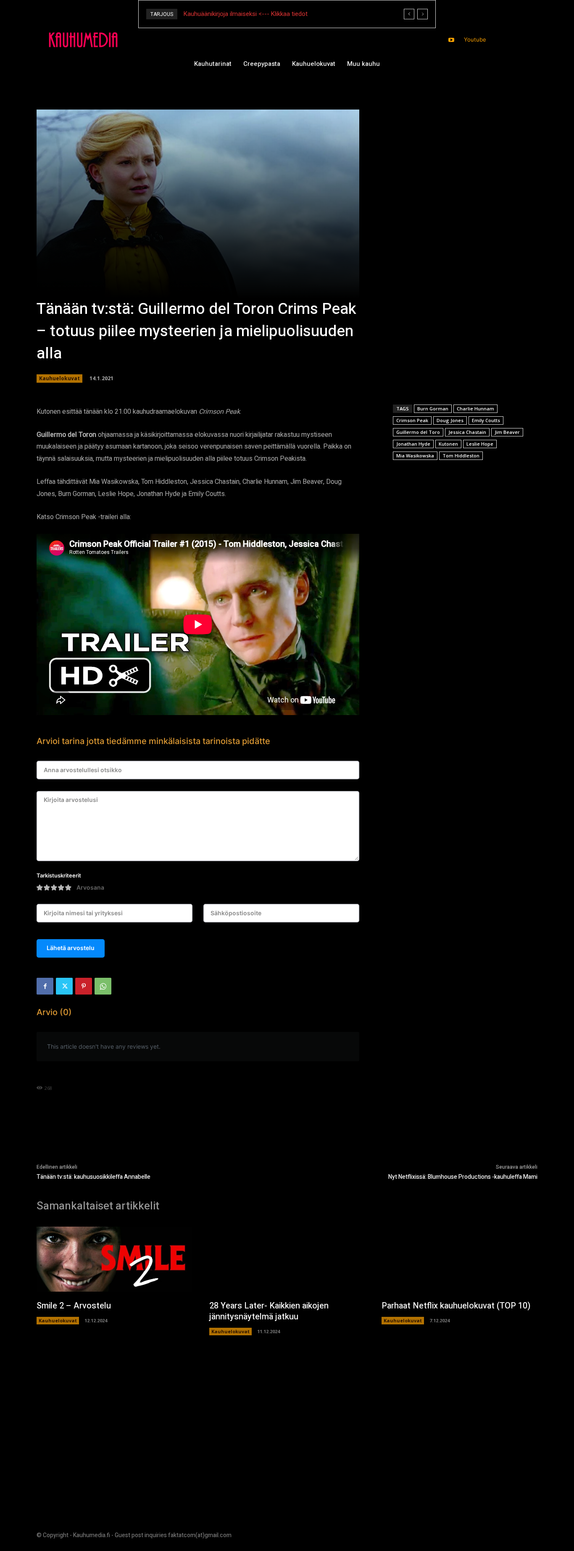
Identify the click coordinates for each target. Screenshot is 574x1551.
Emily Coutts (486, 420)
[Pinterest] (83, 986)
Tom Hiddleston (460, 455)
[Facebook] (45, 986)
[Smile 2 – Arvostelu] (114, 1259)
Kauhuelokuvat (59, 378)
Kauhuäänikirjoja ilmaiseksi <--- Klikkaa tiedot (246, 14)
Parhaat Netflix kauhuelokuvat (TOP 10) (456, 1306)
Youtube (475, 39)
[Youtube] (451, 40)
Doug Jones (450, 420)
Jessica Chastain (467, 432)
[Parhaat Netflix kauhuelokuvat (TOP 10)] (459, 1259)
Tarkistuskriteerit (59, 875)
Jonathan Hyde (413, 444)
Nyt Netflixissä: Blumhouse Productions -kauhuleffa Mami (462, 1176)
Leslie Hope (479, 444)
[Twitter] (64, 986)
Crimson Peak (412, 420)
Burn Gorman (432, 408)
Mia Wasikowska (415, 455)
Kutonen (448, 444)
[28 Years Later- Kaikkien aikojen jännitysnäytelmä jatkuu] (287, 1259)
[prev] (409, 14)
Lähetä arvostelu (71, 947)
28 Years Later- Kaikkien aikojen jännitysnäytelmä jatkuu (269, 1311)
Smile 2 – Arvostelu (74, 1306)
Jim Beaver (507, 432)
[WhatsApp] (103, 986)
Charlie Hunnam (475, 408)
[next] (422, 14)
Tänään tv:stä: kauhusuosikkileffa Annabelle (93, 1176)
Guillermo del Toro (418, 432)
